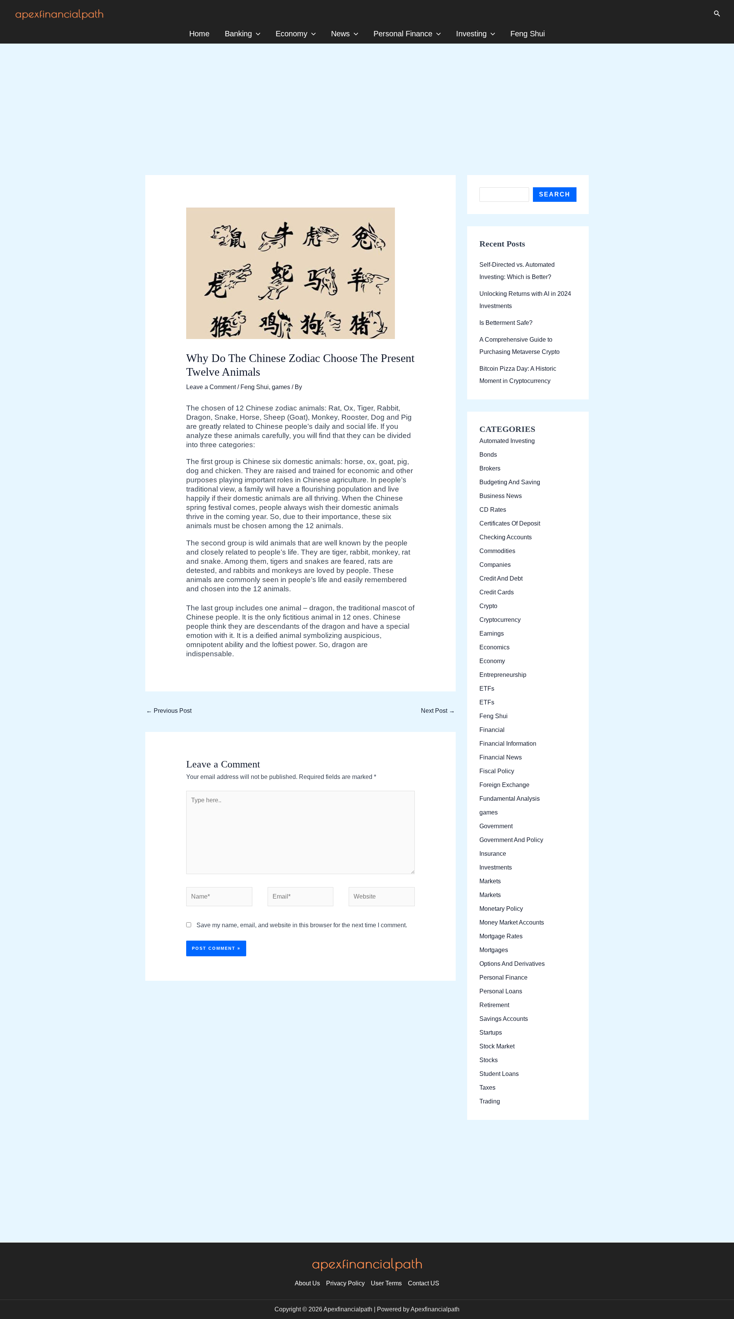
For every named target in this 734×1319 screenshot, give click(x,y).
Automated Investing (507, 441)
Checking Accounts (505, 537)
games (281, 387)
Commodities (497, 551)
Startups (490, 1032)
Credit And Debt (501, 578)
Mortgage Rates (501, 936)
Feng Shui (527, 33)
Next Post (438, 710)
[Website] (382, 898)
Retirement (494, 1005)
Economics (494, 647)
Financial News (500, 757)
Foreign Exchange (504, 785)
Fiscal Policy (496, 771)
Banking (238, 33)
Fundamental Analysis (509, 798)
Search (554, 194)
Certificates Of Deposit (509, 523)
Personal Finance (402, 33)
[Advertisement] (367, 97)
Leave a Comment (211, 387)
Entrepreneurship (502, 675)
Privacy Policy (345, 1283)
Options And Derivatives (512, 963)
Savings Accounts (503, 1019)
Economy (291, 33)
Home (199, 33)
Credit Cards (496, 592)
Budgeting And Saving (509, 482)
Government (496, 826)
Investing (471, 33)
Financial (492, 730)
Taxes (487, 1087)
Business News (500, 496)
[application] (256, 33)
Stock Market (497, 1046)
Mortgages (493, 950)
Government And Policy (511, 840)
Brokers (489, 468)
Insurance (492, 853)
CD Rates (492, 509)
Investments (495, 867)
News (340, 33)
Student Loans (499, 1074)
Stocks (488, 1060)
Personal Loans (500, 991)
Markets (490, 881)
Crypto (488, 606)
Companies (495, 564)
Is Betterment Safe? (506, 323)
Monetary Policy (501, 908)
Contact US (423, 1283)
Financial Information (507, 743)
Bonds (488, 454)
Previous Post (169, 710)
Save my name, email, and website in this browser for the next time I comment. (301, 925)
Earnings (491, 633)
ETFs (486, 688)
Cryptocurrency (500, 620)
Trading (489, 1101)
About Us (307, 1283)
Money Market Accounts (511, 922)
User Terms (386, 1283)
